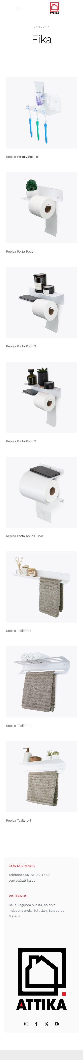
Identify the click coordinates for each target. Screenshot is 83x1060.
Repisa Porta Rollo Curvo (24, 536)
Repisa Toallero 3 (18, 820)
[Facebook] (36, 1024)
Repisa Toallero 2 (18, 726)
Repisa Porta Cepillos (22, 157)
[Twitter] (46, 1024)
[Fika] (41, 113)
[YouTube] (56, 1024)
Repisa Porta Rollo (19, 251)
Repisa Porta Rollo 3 (21, 441)
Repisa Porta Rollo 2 (21, 346)
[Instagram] (26, 1024)
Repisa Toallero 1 (18, 631)
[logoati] (54, 3)
